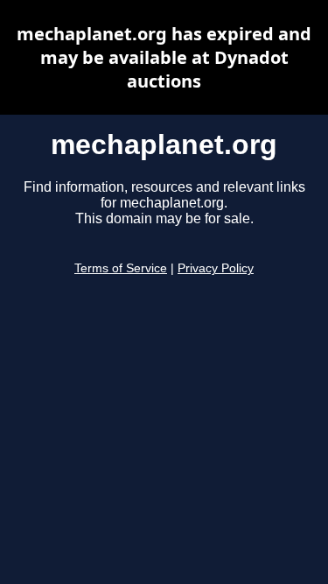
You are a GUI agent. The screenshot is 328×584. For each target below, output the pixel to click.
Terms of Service (120, 268)
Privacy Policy (216, 268)
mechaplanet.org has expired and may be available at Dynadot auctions (164, 57)
